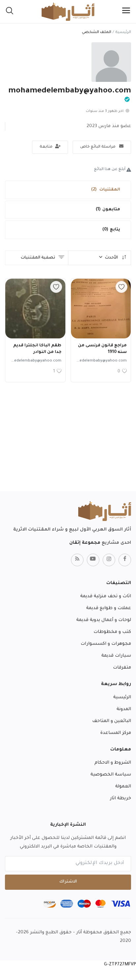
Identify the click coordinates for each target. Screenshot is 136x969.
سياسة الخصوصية (110, 774)
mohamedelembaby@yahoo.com (96, 361)
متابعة (46, 147)
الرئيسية (123, 32)
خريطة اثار (120, 798)
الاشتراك (68, 882)
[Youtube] (93, 560)
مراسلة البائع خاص (98, 147)
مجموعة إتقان (84, 542)
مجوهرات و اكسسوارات (106, 643)
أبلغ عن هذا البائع (110, 169)
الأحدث (112, 258)
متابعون (108, 209)
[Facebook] (125, 560)
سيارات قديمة (116, 655)
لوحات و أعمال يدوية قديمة (103, 620)
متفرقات (122, 667)
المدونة (124, 709)
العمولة (123, 786)
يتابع (111, 229)
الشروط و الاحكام (112, 762)
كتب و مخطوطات (112, 632)
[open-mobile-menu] (126, 11)
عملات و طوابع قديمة (108, 608)
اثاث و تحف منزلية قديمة (105, 596)
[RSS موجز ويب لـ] (77, 560)
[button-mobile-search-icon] (9, 11)
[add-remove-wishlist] (121, 287)
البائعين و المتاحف (111, 721)
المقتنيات (105, 190)
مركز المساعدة (115, 733)
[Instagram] (109, 560)
